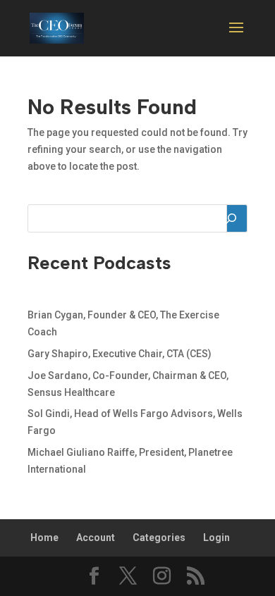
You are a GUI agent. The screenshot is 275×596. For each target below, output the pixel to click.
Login (216, 537)
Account (95, 537)
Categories (159, 537)
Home (44, 537)
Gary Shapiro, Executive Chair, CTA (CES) (120, 353)
